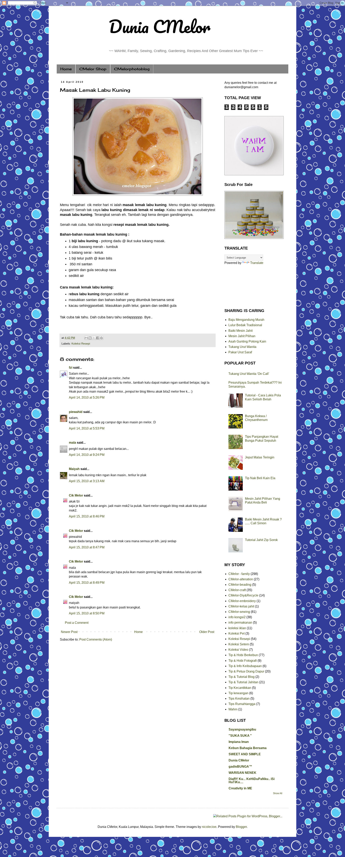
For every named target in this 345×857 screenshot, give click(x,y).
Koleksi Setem (238, 644)
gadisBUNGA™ (240, 766)
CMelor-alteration (240, 579)
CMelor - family (239, 574)
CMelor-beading (239, 584)
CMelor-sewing (239, 611)
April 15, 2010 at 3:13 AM (86, 481)
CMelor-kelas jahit (241, 606)
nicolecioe (209, 826)
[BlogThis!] (90, 338)
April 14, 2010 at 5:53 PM (86, 428)
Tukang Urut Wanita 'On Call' (248, 373)
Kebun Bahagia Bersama (248, 748)
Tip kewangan (238, 693)
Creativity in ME (240, 788)
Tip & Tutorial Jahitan (243, 682)
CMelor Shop (92, 69)
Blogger (241, 826)
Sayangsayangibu (242, 729)
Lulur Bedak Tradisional (245, 325)
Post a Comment (76, 622)
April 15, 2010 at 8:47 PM (86, 547)
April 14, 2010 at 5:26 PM (86, 397)
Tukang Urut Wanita (242, 347)
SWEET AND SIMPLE (245, 754)
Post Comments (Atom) (95, 639)
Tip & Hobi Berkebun (243, 655)
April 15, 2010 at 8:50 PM (86, 613)
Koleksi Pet (236, 633)
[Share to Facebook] (98, 338)
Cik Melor (76, 495)
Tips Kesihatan (239, 698)
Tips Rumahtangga (241, 704)
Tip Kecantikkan (239, 687)
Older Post (206, 632)
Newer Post (69, 632)
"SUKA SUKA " (240, 735)
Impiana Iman (239, 741)
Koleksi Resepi (80, 343)
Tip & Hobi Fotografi (242, 660)
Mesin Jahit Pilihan (241, 336)
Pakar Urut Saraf (240, 352)
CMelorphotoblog (132, 69)
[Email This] (86, 338)
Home (66, 69)
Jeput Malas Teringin (259, 457)
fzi (70, 367)
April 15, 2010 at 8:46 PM (86, 516)
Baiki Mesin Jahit (240, 330)
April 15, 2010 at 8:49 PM (86, 582)
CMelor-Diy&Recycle (243, 595)
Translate (256, 263)
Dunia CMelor (159, 26)
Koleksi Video (238, 649)
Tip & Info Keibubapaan (245, 666)
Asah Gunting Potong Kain (247, 341)
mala (72, 442)
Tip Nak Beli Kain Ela (260, 478)
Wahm (232, 709)
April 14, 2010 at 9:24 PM (86, 454)
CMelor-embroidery (242, 601)
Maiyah (74, 469)
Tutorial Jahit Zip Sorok (261, 540)
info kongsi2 (237, 617)
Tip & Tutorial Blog (241, 676)
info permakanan (240, 622)
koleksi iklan (237, 628)
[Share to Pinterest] (101, 338)
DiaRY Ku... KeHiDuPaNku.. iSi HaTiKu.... (252, 780)
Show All (277, 793)
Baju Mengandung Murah (246, 319)
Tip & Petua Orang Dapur (246, 671)
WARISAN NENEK (242, 772)
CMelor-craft (237, 590)
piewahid (75, 412)
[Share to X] (94, 338)
